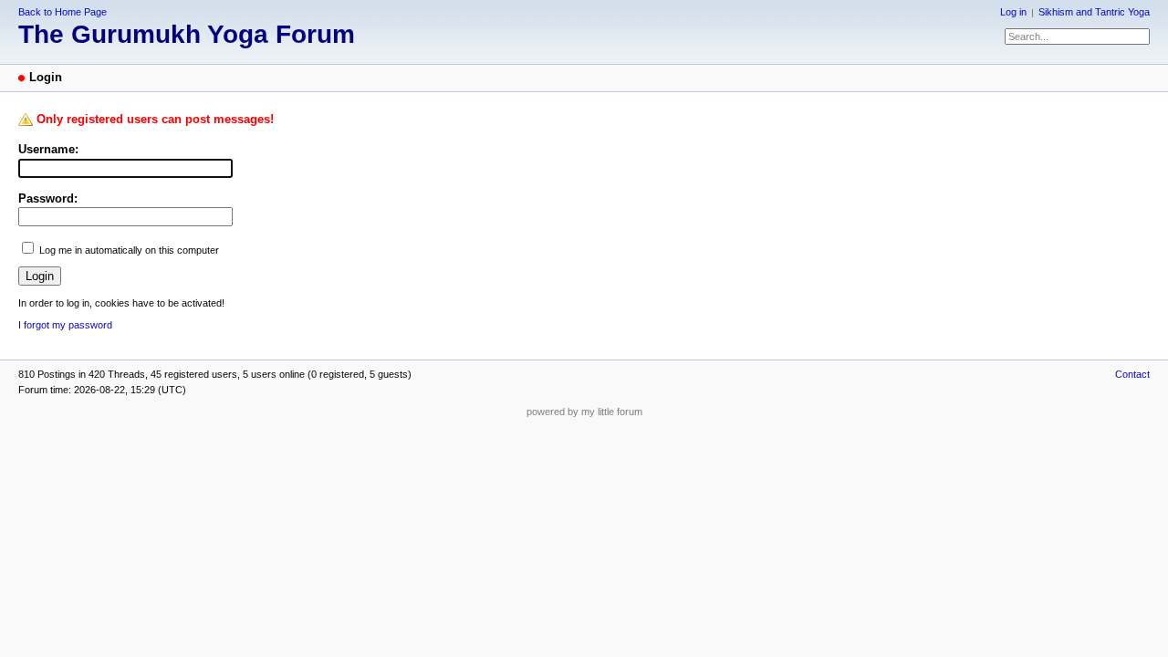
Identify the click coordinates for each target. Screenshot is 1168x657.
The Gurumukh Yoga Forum (186, 34)
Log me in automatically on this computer (129, 250)
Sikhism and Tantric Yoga (1094, 11)
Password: (48, 198)
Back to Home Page (62, 11)
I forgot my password (65, 324)
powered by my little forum (584, 411)
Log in (1013, 11)
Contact (1132, 374)
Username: (48, 149)
